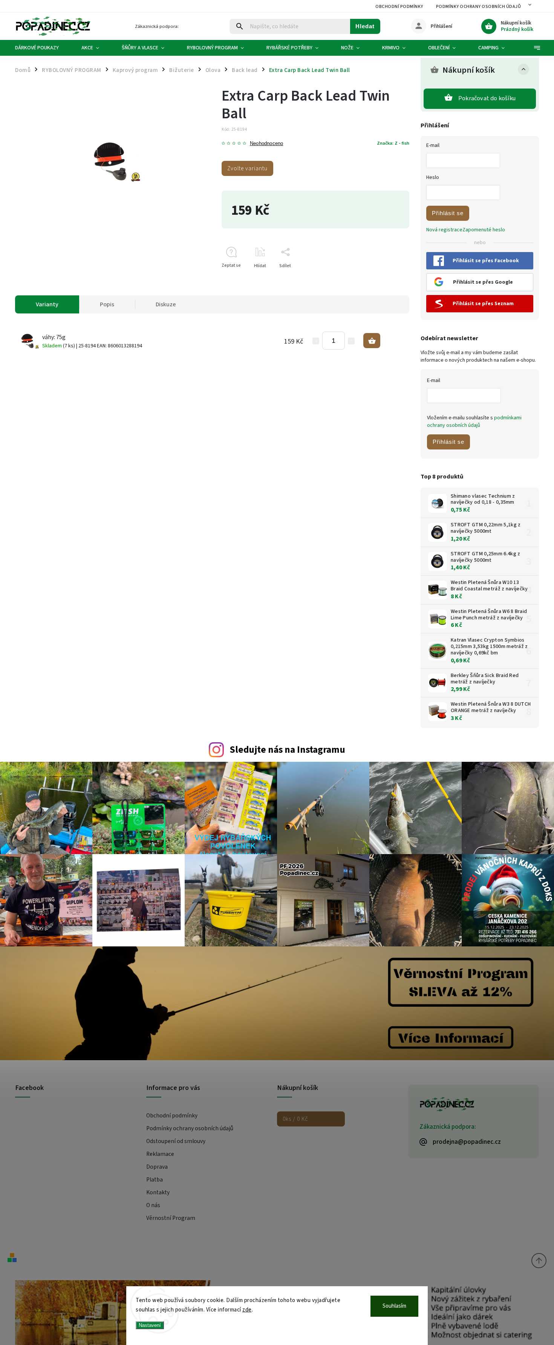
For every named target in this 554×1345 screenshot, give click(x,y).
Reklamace (160, 1154)
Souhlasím (394, 1306)
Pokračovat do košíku (487, 98)
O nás (153, 1205)
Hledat (365, 26)
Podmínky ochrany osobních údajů (478, 6)
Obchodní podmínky (399, 6)
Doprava (157, 1167)
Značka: (393, 143)
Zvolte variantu (247, 168)
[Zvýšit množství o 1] (351, 341)
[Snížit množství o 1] (315, 341)
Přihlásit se (448, 213)
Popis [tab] (107, 304)
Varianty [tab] (47, 304)
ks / (295, 1119)
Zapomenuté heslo (483, 230)
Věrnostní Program (170, 1218)
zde (247, 1310)
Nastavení (150, 1325)
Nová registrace (444, 230)
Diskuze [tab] (166, 304)
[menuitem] (42, 48)
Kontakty (158, 1192)
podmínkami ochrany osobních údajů (474, 421)
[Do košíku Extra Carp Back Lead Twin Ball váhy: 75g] (371, 340)
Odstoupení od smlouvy (175, 1141)
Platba (154, 1179)
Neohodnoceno (266, 143)
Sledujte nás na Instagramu (287, 750)
